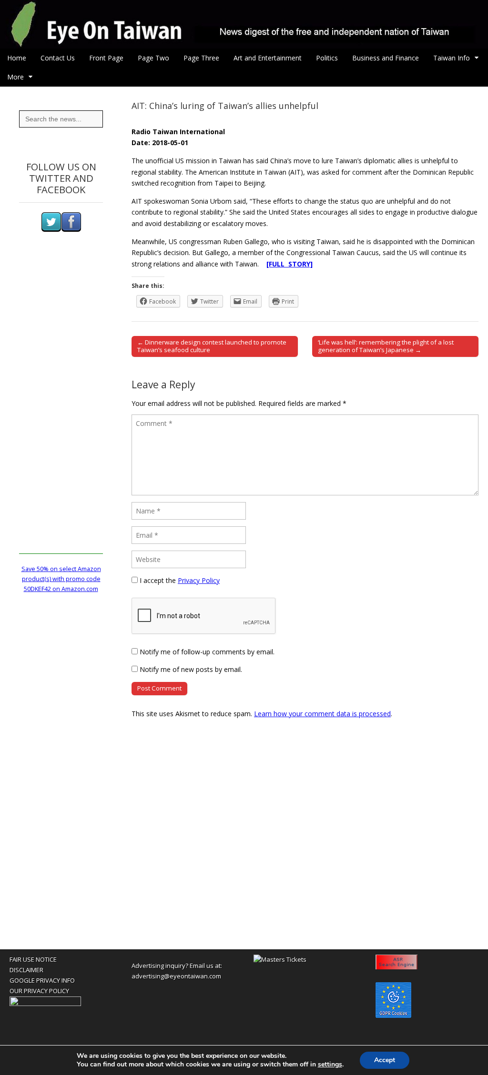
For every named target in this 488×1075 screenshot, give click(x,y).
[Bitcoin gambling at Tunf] (45, 1003)
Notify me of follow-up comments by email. (207, 651)
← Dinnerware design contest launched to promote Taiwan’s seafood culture (211, 346)
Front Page (106, 57)
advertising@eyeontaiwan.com (176, 976)
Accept (384, 1060)
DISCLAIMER (26, 970)
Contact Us (58, 57)
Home (16, 57)
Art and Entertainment (268, 57)
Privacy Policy (199, 580)
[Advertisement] (61, 411)
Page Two (153, 57)
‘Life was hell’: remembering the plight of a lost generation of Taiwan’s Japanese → (386, 346)
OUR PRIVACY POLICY (39, 990)
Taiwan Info (451, 57)
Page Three (201, 57)
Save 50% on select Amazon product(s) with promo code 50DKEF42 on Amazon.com (61, 579)
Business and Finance (385, 57)
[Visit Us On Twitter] (51, 230)
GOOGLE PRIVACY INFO (42, 980)
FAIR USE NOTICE (33, 959)
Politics (327, 57)
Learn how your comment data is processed (322, 713)
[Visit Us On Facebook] (71, 230)
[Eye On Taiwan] (244, 24)
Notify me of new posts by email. (191, 669)
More (15, 76)
